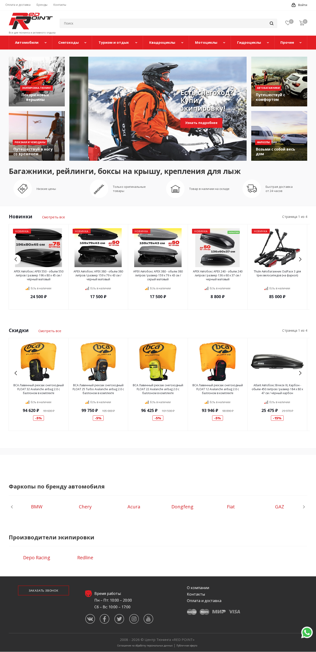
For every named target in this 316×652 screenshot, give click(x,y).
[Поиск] (271, 23)
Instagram (134, 619)
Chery (85, 507)
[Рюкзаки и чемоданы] (37, 136)
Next (300, 259)
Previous (16, 259)
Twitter (119, 619)
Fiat (231, 507)
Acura (133, 507)
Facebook (105, 619)
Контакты (196, 594)
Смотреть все (53, 217)
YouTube (148, 619)
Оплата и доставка (204, 600)
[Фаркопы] (279, 136)
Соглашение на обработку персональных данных (145, 645)
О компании (198, 587)
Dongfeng (182, 507)
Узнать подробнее (182, 123)
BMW (36, 507)
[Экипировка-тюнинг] (37, 81)
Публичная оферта (187, 645)
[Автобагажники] (279, 81)
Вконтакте (90, 619)
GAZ (279, 507)
